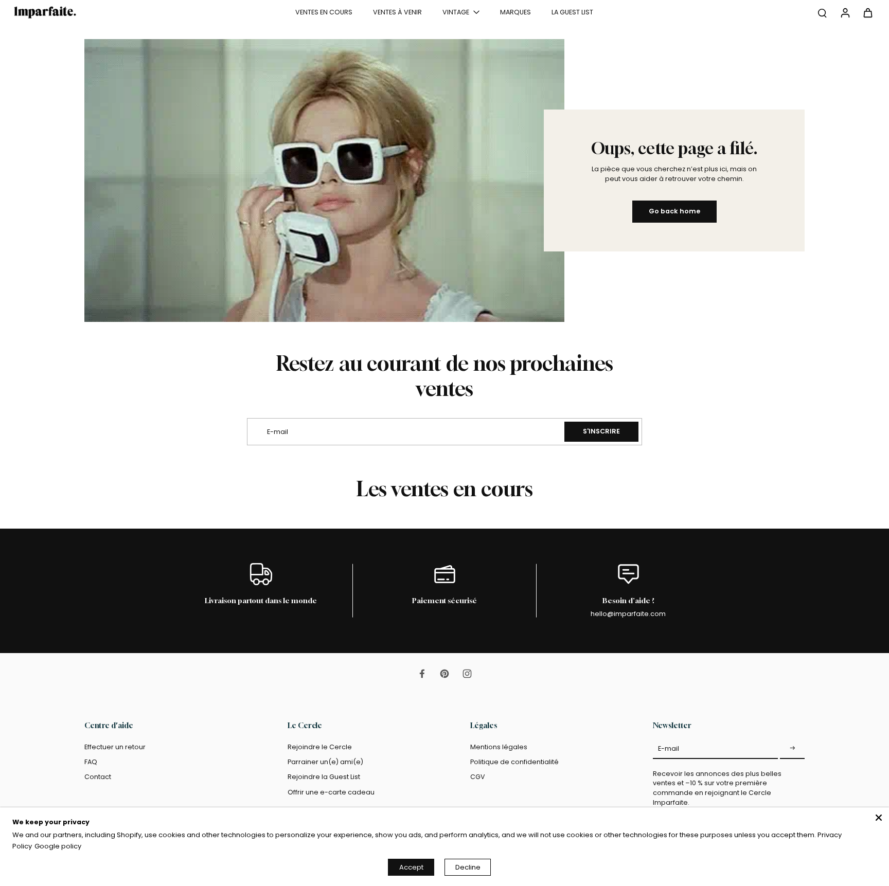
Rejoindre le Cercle (320, 747)
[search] (822, 12)
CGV (477, 776)
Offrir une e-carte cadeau (331, 792)
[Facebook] (422, 673)
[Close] (879, 817)
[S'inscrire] (792, 748)
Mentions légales (498, 747)
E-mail (668, 748)
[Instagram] (467, 673)
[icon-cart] (867, 12)
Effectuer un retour (115, 747)
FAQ (90, 761)
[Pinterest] (444, 673)
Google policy (57, 846)
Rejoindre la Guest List (324, 776)
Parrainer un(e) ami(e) (325, 761)
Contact (97, 776)
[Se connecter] (844, 12)
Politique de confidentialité (514, 761)
